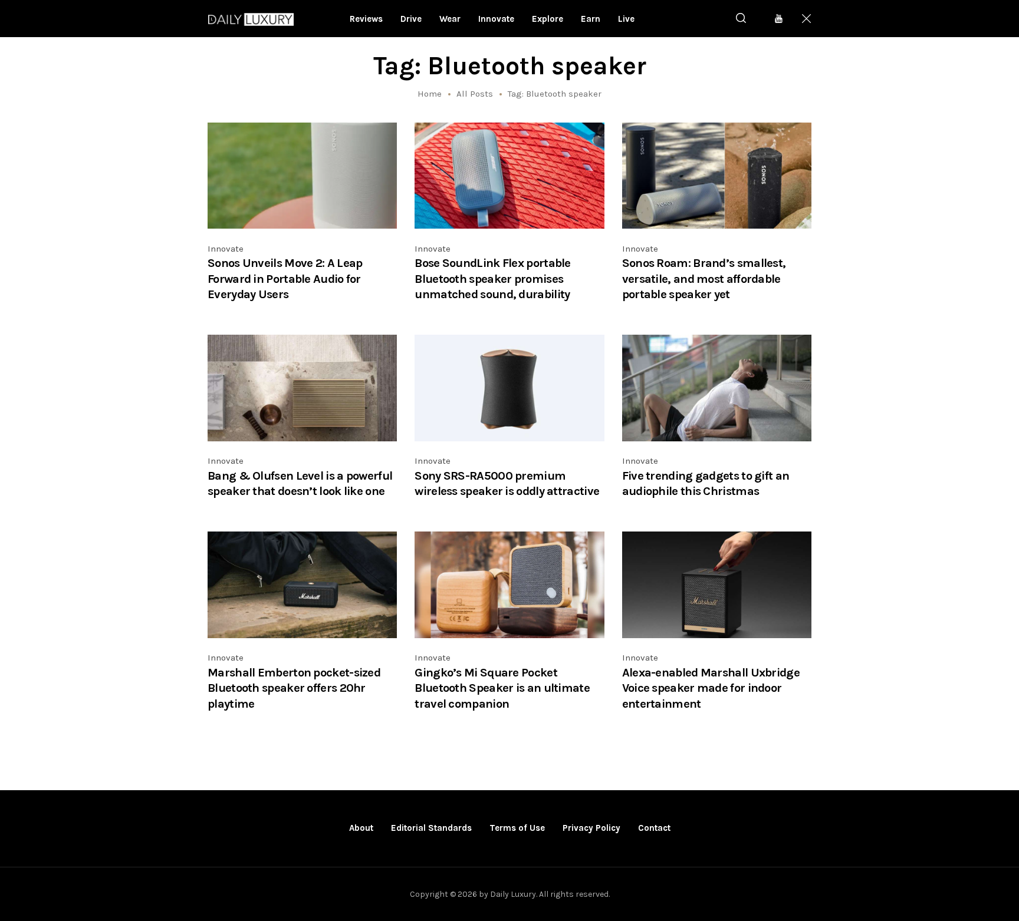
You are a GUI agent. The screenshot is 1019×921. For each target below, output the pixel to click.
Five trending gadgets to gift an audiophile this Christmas (706, 483)
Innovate (226, 248)
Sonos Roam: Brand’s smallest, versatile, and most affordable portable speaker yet (704, 278)
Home (430, 93)
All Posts (474, 93)
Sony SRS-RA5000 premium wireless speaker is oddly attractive (507, 483)
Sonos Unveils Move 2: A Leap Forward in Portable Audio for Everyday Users (285, 278)
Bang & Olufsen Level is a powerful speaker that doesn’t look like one (300, 483)
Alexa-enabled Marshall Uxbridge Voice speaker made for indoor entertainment (711, 688)
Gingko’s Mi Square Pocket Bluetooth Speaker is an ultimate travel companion (502, 688)
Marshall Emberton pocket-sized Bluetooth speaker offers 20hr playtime (294, 688)
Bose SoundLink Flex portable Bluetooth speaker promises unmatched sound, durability (492, 278)
